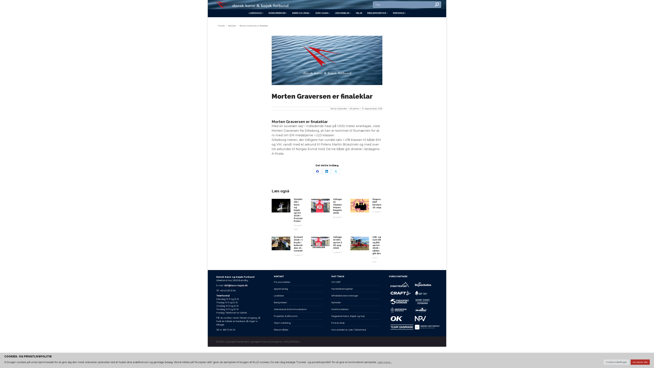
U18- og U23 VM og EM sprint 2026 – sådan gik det (376, 245)
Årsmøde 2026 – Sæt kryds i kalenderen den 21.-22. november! (300, 244)
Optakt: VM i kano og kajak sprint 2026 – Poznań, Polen (298, 210)
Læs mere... (384, 362)
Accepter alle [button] (640, 362)
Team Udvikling (282, 322)
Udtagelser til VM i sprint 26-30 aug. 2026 (339, 242)
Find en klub (338, 322)
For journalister (282, 282)
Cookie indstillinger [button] (616, 362)
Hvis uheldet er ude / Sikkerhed (348, 329)
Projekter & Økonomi (286, 316)
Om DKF (336, 282)
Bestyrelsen (280, 302)
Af (354, 108)
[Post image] (281, 205)
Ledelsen (279, 295)
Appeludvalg (281, 288)
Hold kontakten (340, 309)
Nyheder (342, 108)
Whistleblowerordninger (344, 295)
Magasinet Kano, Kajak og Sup (348, 316)
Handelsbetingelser (342, 288)
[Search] (437, 4)
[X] (336, 171)
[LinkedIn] (326, 171)
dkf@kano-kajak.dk (236, 285)
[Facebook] (317, 171)
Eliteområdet (281, 329)
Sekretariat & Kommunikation (290, 309)
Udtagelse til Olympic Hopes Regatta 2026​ (339, 206)
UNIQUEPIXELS (291, 341)
